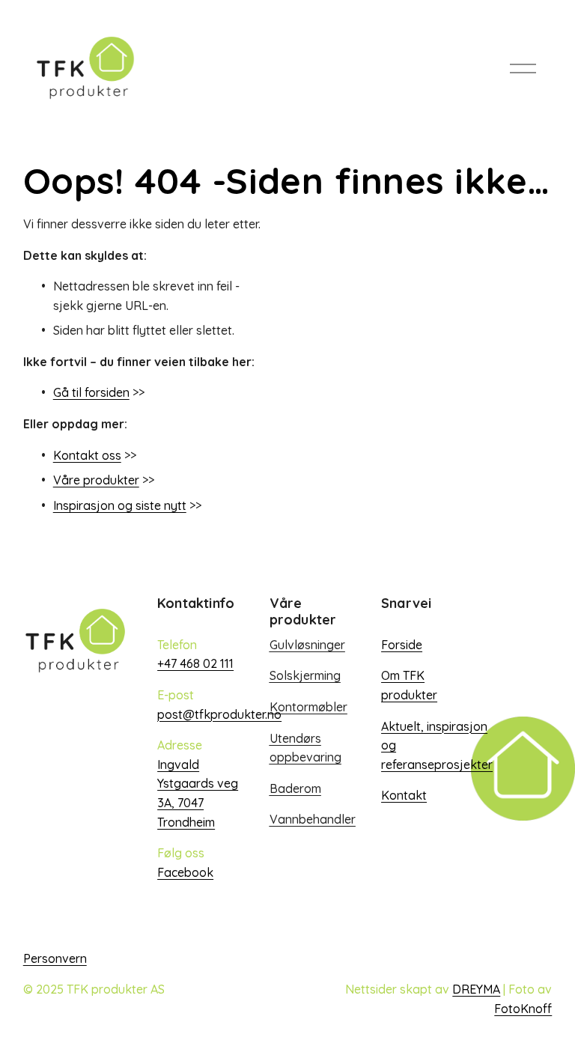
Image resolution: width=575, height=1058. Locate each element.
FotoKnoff (523, 1008)
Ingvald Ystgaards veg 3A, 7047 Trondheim (197, 793)
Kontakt (404, 795)
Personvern (55, 958)
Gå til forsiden (91, 392)
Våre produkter (96, 479)
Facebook (185, 872)
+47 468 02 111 (195, 663)
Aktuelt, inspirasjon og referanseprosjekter (437, 745)
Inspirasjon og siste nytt (119, 505)
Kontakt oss (87, 455)
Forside (401, 644)
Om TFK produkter (409, 685)
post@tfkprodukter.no (219, 714)
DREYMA (476, 989)
